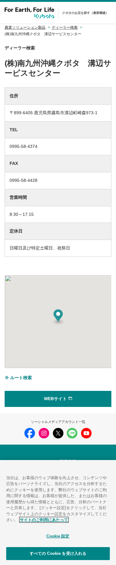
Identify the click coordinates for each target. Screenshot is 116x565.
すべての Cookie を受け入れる (58, 553)
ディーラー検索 (65, 27)
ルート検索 (20, 377)
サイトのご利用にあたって (44, 519)
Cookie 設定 (57, 536)
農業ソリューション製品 (25, 27)
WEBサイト (56, 398)
